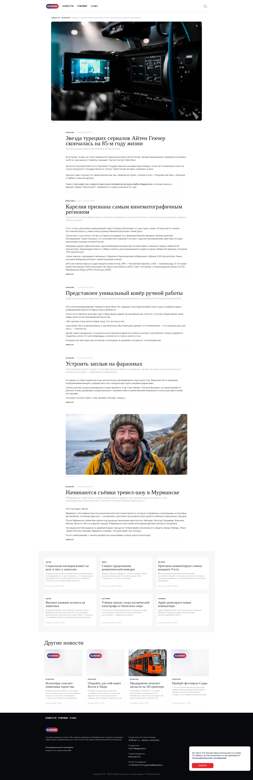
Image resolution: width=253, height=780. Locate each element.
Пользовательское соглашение (59, 747)
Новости (68, 6)
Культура (66, 18)
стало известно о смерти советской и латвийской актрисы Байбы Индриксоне (112, 184)
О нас (94, 6)
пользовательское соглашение (209, 758)
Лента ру (70, 274)
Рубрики (82, 6)
